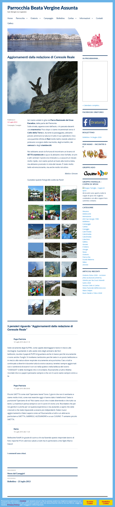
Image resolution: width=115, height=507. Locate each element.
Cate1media (87, 232)
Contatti (99, 18)
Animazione (87, 216)
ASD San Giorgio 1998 (91, 219)
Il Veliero (86, 247)
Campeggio (48, 18)
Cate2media (87, 234)
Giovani (85, 244)
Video (85, 262)
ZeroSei (85, 265)
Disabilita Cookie (106, 502)
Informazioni (85, 18)
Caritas (71, 18)
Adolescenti (87, 214)
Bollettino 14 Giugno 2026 (92, 137)
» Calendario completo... (91, 105)
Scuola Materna (88, 259)
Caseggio (18, 125)
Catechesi (86, 239)
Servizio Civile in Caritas (91, 285)
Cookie (23, 501)
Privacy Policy (13, 504)
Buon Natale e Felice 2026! (92, 293)
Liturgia (85, 249)
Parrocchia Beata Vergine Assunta (42, 8)
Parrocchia (20, 18)
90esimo (86, 211)
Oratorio (34, 18)
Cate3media (87, 237)
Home (10, 18)
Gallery (10, 23)
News (85, 252)
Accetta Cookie (90, 502)
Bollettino (60, 18)
